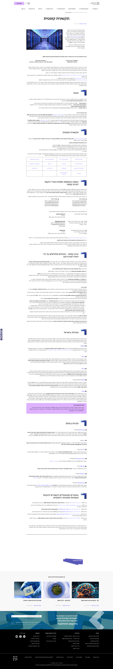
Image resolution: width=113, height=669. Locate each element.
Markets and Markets (79, 138)
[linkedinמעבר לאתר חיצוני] (24, 636)
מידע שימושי (50, 8)
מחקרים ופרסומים (94, 641)
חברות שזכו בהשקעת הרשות (92, 643)
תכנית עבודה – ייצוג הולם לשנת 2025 (70, 638)
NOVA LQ (35, 477)
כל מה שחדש (32, 8)
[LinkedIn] (1, 330)
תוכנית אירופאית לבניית (68, 514)
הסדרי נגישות (76, 648)
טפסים (54, 638)
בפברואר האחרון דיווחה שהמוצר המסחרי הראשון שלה (59, 350)
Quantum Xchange (79, 168)
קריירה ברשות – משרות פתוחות (71, 636)
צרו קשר (23, 8)
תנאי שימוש (96, 657)
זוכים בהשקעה (61, 8)
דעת (56, 663)
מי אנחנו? (95, 8)
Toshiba (64, 163)
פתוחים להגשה (71, 8)
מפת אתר (87, 657)
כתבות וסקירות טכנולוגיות (77, 12)
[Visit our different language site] (28, 3)
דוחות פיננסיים (28, 657)
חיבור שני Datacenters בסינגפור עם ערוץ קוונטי (69, 505)
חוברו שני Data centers (80, 78)
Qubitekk (64, 168)
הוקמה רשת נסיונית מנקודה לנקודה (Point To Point (74, 75)
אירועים (40, 8)
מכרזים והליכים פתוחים (73, 641)
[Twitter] (1, 337)
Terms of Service (70, 665)
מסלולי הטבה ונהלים (51, 636)
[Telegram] (1, 334)
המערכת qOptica (54, 461)
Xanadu (79, 173)
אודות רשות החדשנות (94, 636)
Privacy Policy (62, 665)
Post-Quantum (79, 163)
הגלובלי (59, 122)
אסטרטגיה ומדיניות (94, 638)
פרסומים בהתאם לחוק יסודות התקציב (44, 657)
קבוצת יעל (53, 663)
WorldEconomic (44, 120)
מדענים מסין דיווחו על (69, 509)
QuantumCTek (78, 159)
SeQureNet (34, 168)
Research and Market (58, 114)
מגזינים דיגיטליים (35, 638)
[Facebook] (1, 332)
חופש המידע (79, 657)
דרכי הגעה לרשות (75, 646)
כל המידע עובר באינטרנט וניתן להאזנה (78, 237)
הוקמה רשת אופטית (81, 80)
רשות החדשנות (83, 23)
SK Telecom (49, 168)
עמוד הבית (85, 12)
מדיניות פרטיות (60, 657)
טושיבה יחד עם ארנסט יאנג (73, 518)
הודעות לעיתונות (35, 643)
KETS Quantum (64, 172)
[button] (25, 3)
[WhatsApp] (1, 339)
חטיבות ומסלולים (84, 8)
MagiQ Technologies (34, 163)
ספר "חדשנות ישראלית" (33, 646)
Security (64, 174)
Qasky (49, 163)
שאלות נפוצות (76, 643)
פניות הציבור (70, 657)
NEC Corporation (64, 159)
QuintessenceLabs (34, 159)
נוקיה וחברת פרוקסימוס (75, 502)
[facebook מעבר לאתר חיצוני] (20, 636)
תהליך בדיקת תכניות (51, 641)
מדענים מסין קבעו (71, 511)
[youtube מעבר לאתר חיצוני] (17, 636)
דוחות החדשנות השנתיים (93, 646)
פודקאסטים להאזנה (34, 641)
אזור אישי (19, 3)
